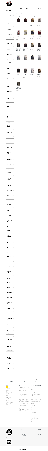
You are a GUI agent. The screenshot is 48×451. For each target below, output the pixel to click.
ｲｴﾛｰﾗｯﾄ (10, 361)
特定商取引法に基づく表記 (24, 434)
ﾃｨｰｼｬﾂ (10, 46)
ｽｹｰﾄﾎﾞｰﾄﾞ (10, 96)
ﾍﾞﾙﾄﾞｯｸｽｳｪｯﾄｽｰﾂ (10, 336)
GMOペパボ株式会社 (26, 447)
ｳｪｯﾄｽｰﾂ (9, 98)
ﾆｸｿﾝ (8, 250)
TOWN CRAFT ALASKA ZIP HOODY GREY (32, 49)
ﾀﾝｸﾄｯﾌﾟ (9, 49)
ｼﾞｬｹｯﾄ (9, 15)
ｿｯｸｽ (8, 78)
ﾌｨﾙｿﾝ (9, 188)
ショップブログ (32, 429)
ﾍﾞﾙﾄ (8, 81)
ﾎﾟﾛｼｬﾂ (10, 40)
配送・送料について (23, 430)
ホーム (7, 10)
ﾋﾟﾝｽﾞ (8, 88)
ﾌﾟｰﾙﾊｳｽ (9, 276)
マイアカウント (40, 429)
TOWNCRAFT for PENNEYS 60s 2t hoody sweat (18, 37)
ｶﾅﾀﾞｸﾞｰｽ (9, 156)
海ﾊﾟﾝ (9, 65)
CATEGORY (21, 8)
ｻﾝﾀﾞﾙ (9, 73)
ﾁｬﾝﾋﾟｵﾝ (10, 162)
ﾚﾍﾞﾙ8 (9, 287)
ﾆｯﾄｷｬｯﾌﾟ (9, 52)
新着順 (40, 16)
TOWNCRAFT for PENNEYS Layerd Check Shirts (32, 25)
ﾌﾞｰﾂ (8, 70)
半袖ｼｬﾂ (10, 43)
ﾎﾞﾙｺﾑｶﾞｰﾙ (9, 340)
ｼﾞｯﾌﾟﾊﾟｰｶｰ (10, 26)
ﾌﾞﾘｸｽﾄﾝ (9, 147)
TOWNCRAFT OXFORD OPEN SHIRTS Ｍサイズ (18, 62)
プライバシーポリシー (23, 435)
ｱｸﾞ (8, 324)
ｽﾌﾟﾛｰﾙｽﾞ (9, 299)
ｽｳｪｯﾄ (9, 29)
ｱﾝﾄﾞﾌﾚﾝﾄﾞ (10, 129)
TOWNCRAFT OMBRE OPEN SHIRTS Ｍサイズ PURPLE (25, 49)
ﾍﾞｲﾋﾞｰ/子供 (9, 107)
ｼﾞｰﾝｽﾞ (9, 57)
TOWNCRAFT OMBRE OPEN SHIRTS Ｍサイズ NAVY (18, 49)
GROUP (27, 8)
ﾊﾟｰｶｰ (9, 23)
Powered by (20, 449)
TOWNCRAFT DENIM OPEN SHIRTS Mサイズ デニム (32, 62)
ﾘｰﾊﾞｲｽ (9, 232)
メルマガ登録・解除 (33, 430)
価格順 (37, 16)
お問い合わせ (39, 434)
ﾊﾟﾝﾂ (9, 59)
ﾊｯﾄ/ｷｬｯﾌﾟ (9, 54)
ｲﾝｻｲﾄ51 (9, 207)
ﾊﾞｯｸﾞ (8, 76)
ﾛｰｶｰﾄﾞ (9, 230)
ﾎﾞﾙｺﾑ (9, 330)
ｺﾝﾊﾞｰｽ (10, 159)
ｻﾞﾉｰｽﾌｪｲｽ (10, 253)
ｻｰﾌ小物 (9, 101)
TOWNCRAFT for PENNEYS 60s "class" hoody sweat (39, 25)
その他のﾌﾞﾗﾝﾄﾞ (9, 117)
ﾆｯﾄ (8, 18)
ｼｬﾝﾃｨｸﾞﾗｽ (9, 312)
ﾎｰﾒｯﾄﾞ (9, 268)
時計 (8, 86)
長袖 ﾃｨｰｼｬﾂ (10, 38)
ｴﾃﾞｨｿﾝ (10, 175)
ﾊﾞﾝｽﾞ (9, 333)
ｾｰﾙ (8, 368)
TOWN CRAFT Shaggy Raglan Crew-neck (18, 88)
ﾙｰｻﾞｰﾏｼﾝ (9, 239)
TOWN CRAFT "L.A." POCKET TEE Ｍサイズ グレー (25, 75)
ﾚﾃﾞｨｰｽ (9, 103)
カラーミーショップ (17, 447)
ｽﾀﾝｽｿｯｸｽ (10, 303)
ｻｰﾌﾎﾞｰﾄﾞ (9, 92)
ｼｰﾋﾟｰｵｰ (9, 164)
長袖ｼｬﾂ (9, 34)
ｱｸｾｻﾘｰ (10, 83)
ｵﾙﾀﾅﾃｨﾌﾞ (10, 137)
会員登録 (39, 430)
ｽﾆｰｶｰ (9, 68)
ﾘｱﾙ (8, 282)
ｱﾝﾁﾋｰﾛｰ (10, 133)
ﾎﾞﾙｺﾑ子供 (10, 344)
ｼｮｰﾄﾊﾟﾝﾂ (10, 63)
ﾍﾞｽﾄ (8, 20)
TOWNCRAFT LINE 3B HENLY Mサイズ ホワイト (25, 62)
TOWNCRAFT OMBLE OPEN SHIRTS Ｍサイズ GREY (39, 49)
